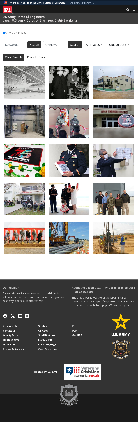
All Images (93, 45)
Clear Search (13, 57)
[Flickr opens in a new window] (27, 316)
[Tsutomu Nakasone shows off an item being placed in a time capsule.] (113, 160)
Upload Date (118, 45)
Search (34, 45)
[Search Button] (126, 9)
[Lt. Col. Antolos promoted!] (69, 199)
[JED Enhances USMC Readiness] (113, 199)
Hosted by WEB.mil (46, 372)
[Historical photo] (24, 82)
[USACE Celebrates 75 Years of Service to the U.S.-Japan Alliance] (113, 121)
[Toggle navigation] (132, 9)
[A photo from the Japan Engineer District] (24, 121)
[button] (81, 3)
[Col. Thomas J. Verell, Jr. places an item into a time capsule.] (69, 160)
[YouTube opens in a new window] (20, 316)
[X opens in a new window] (13, 316)
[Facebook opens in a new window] (5, 316)
